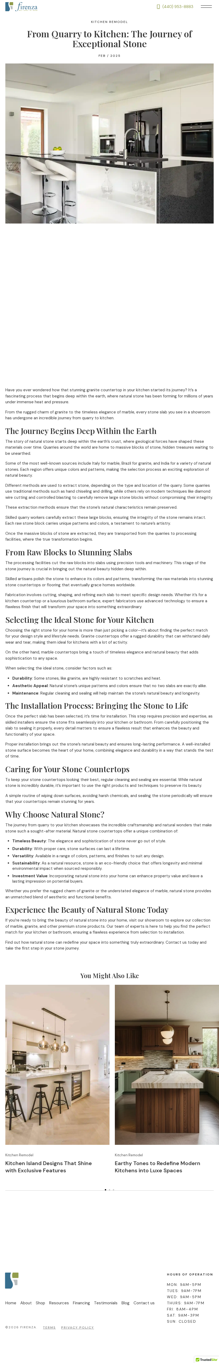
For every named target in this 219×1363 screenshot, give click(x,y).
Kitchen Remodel (109, 22)
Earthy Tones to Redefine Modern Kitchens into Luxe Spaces (157, 1167)
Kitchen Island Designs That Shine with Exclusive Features (48, 1167)
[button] (206, 7)
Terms (49, 1327)
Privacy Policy (77, 1327)
